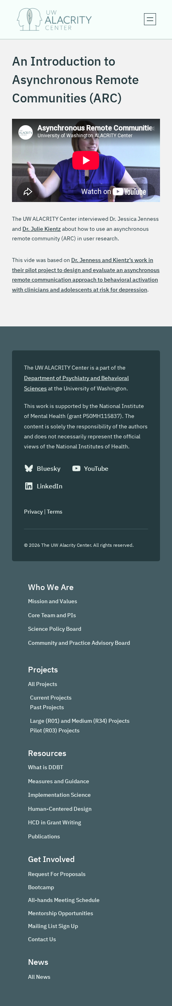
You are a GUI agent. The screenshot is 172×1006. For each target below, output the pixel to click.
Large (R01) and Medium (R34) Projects (80, 720)
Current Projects (51, 697)
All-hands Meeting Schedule (64, 900)
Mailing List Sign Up (53, 926)
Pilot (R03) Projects (55, 730)
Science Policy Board (54, 628)
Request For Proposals (57, 874)
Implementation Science (59, 794)
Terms (54, 511)
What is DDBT (45, 767)
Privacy (33, 511)
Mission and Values (52, 601)
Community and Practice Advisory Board (79, 642)
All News (39, 976)
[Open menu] (150, 19)
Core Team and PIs (52, 615)
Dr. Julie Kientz (41, 228)
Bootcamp (41, 887)
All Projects (42, 684)
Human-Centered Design (60, 808)
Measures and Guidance (58, 781)
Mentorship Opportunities (60, 913)
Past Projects (47, 707)
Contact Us (42, 939)
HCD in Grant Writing (54, 822)
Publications (44, 836)
